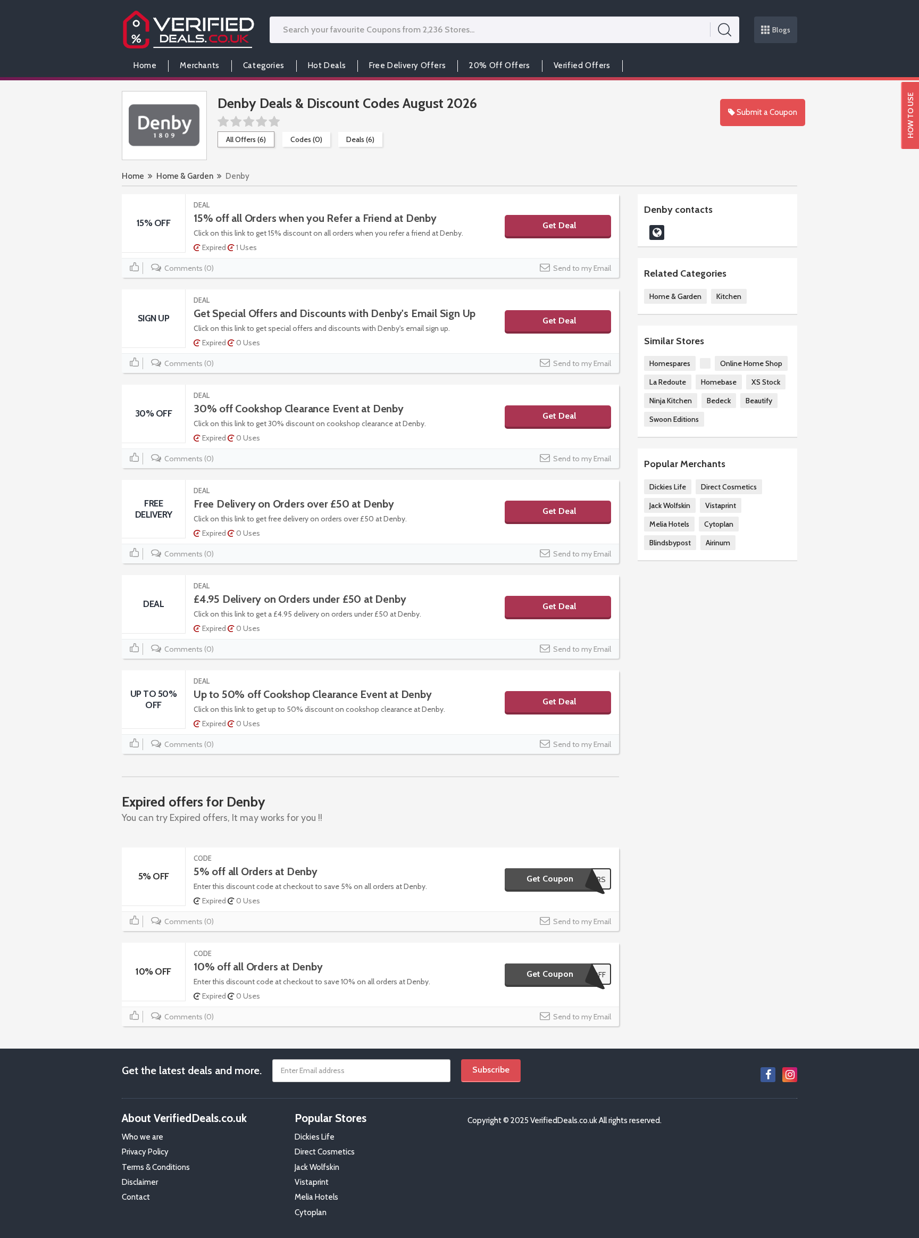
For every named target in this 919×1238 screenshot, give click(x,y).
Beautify (759, 400)
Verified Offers (582, 65)
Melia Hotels (669, 524)
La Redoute (667, 382)
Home (144, 65)
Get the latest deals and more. (192, 1070)
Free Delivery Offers (407, 65)
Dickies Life (667, 487)
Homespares (669, 363)
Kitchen (728, 296)
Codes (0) (306, 139)
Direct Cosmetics (729, 487)
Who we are (142, 1137)
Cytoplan (718, 524)
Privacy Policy (145, 1152)
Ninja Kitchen (670, 400)
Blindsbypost (670, 542)
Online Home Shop (751, 363)
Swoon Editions (674, 419)
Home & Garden (184, 176)
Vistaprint (720, 505)
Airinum (718, 542)
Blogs (781, 30)
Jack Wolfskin (669, 505)
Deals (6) (360, 139)
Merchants (199, 65)
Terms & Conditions (156, 1167)
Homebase (719, 382)
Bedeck (719, 400)
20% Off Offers (499, 65)
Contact (136, 1197)
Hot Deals (327, 65)
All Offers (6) (246, 139)
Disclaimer (140, 1182)
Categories (264, 65)
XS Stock (765, 382)
